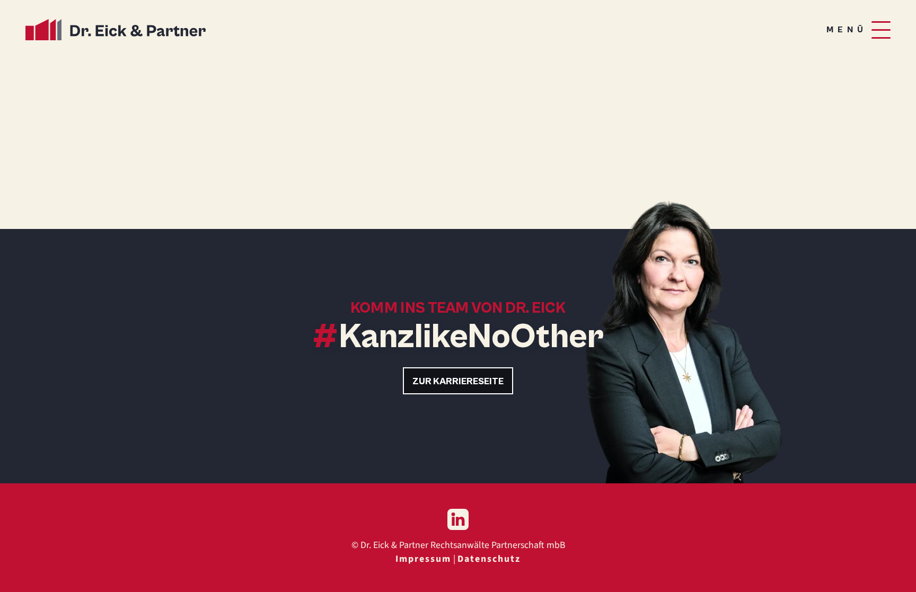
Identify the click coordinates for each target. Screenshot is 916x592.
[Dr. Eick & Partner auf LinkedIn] (458, 519)
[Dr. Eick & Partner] (115, 29)
